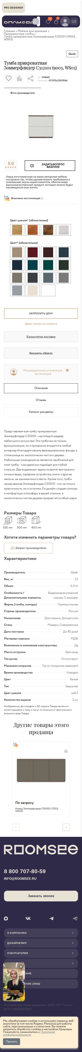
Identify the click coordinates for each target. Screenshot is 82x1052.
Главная (9, 31)
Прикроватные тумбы (19, 34)
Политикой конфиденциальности (29, 1033)
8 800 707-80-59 (25, 871)
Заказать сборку (41, 353)
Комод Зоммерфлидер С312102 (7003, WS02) (37, 809)
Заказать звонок (41, 896)
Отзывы (41, 400)
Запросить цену (41, 313)
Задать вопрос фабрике (53, 165)
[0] (56, 21)
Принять (11, 1041)
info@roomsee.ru (20, 878)
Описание (41, 388)
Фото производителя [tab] (22, 93)
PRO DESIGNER (13, 7)
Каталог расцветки (41, 412)
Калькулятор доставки (41, 336)
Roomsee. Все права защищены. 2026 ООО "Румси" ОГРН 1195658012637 (38, 1007)
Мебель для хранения (32, 31)
